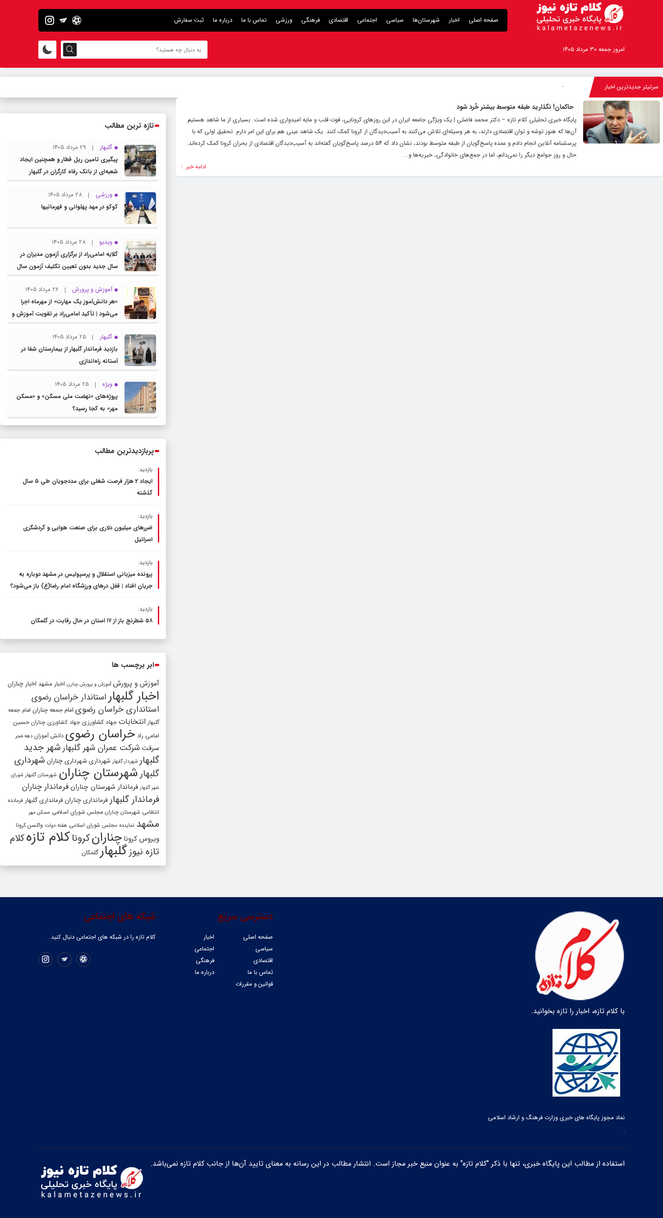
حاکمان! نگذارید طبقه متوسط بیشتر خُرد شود (515, 107)
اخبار (454, 20)
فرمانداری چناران (86, 800)
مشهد (147, 824)
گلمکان (90, 852)
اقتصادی (338, 20)
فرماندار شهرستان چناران (104, 787)
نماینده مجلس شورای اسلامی (101, 825)
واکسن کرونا (29, 825)
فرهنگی (310, 20)
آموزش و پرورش (136, 683)
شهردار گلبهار (125, 761)
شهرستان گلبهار (41, 775)
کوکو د (556, 87)
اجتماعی (367, 20)
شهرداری (99, 761)
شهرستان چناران (98, 773)
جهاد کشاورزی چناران (55, 722)
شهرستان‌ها (426, 20)
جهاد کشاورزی (99, 722)
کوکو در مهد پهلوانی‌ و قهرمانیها (79, 207)
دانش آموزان (49, 736)
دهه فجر (23, 736)
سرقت (150, 748)
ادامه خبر (195, 166)
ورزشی (284, 20)
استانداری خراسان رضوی (117, 709)
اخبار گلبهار (133, 696)
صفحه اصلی (483, 20)
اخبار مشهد (51, 684)
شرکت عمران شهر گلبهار (101, 748)
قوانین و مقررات (254, 984)
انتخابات (132, 722)
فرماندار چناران (45, 787)
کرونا (81, 838)
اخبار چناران (22, 684)
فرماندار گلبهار (134, 799)
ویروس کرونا (141, 838)
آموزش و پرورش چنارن (89, 684)
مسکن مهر (39, 812)
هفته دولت (56, 825)
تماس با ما (254, 20)
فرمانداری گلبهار (44, 800)
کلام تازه (48, 837)
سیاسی (395, 20)
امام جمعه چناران (53, 710)
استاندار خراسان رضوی (69, 697)
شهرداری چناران (67, 761)
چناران (107, 837)
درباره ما (222, 20)
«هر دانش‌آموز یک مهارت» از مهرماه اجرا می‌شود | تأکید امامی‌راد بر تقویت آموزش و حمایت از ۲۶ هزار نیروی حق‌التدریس (65, 314)
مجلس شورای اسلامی (77, 812)
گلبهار (113, 851)
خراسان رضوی (100, 734)
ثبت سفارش (189, 20)
